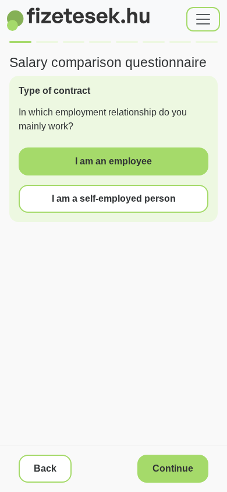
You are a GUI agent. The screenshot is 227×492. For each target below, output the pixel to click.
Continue (172, 468)
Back (45, 468)
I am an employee (113, 161)
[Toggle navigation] (203, 19)
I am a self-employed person (114, 198)
